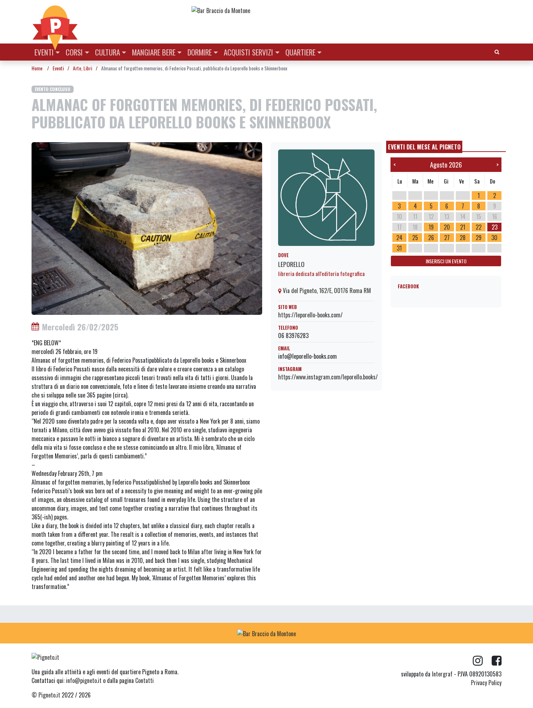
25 (415, 237)
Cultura (107, 52)
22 (479, 227)
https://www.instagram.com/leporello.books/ (328, 376)
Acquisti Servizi (248, 52)
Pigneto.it (49, 695)
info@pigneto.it (84, 680)
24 (399, 237)
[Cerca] (496, 51)
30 (494, 237)
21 (462, 227)
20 (447, 227)
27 (447, 237)
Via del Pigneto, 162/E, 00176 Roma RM (326, 290)
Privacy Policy (486, 682)
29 (479, 237)
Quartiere (300, 52)
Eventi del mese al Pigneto (424, 147)
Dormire (199, 52)
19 (431, 227)
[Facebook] (496, 661)
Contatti (144, 680)
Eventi (44, 52)
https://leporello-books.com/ (310, 314)
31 (399, 248)
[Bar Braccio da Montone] (345, 10)
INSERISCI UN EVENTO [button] (446, 261)
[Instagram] (482, 661)
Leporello (291, 264)
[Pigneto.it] (55, 21)
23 (494, 227)
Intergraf (442, 674)
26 (431, 237)
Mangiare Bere (153, 52)
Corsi (74, 52)
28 (463, 237)
